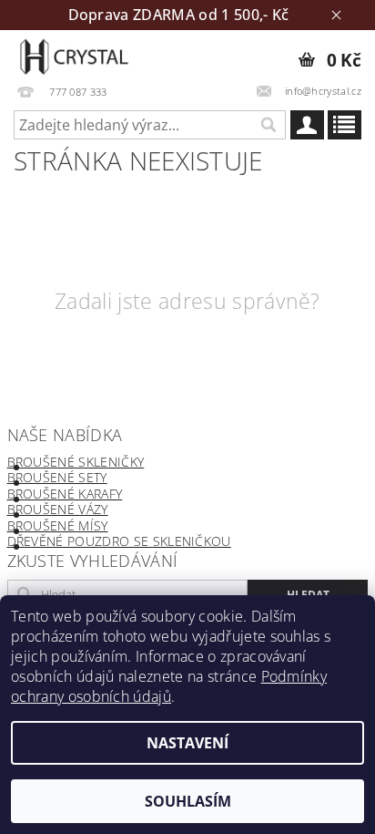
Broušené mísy (57, 525)
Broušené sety (57, 477)
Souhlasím (188, 801)
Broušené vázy (57, 509)
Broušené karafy (65, 493)
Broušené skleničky (76, 461)
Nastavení (187, 743)
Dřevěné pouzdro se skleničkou (119, 541)
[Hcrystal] (73, 53)
